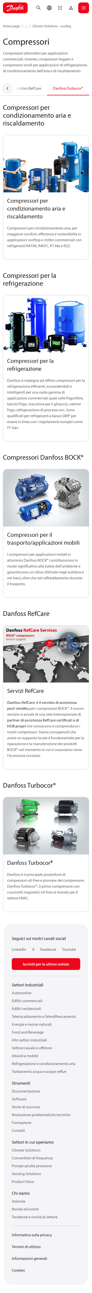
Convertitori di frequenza (32, 1157)
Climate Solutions (26, 1150)
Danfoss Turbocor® (68, 88)
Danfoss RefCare (27, 88)
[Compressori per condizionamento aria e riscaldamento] (46, 164)
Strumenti (21, 1083)
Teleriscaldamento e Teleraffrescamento (44, 1016)
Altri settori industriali (29, 1039)
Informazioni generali (29, 1258)
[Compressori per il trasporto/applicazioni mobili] (46, 498)
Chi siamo (21, 1193)
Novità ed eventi (25, 1209)
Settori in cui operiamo (33, 1142)
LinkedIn (19, 949)
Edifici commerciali (27, 1000)
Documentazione (26, 1091)
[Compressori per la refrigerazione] (46, 324)
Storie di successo (26, 1106)
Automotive (21, 992)
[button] (60, 7)
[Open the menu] (83, 7)
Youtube (69, 949)
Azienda (18, 1201)
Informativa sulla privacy (32, 1234)
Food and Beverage (28, 1032)
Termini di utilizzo (26, 1246)
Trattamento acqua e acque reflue (39, 1071)
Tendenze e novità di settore (35, 1216)
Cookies (18, 1270)
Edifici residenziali (26, 1008)
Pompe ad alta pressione (32, 1165)
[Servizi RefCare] (46, 654)
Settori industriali (27, 985)
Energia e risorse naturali (32, 1024)
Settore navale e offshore (32, 1047)
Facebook (48, 949)
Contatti (18, 1130)
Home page (11, 26)
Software (19, 1098)
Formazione (21, 1122)
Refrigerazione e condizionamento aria (43, 1063)
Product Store (23, 1181)
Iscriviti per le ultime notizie (46, 964)
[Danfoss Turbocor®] (46, 826)
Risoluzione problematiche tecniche (41, 1114)
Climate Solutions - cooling (51, 26)
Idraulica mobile (25, 1055)
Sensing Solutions (26, 1173)
